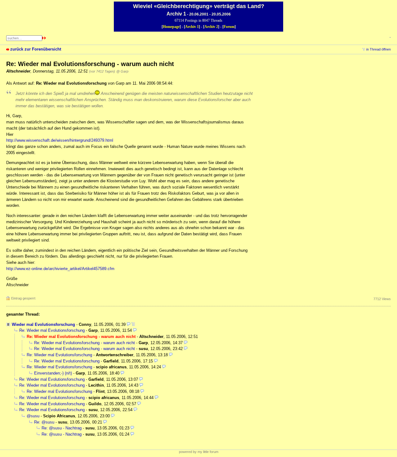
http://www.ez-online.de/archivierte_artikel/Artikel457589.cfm (60, 268)
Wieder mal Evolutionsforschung (43, 324)
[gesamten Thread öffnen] (133, 324)
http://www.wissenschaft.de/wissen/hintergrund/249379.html (59, 140)
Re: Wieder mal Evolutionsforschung (52, 330)
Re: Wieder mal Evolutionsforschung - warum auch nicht (84, 342)
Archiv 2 (211, 26)
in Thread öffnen (378, 49)
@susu (33, 416)
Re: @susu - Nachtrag (62, 428)
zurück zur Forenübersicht (35, 49)
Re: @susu (44, 422)
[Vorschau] (128, 324)
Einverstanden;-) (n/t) (53, 373)
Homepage (171, 26)
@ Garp (122, 71)
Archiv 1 (192, 26)
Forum (229, 26)
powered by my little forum (198, 452)
